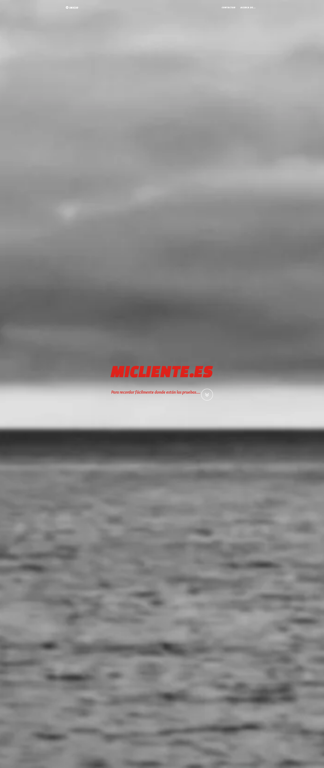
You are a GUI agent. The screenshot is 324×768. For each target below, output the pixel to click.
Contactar (228, 7)
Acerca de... (248, 7)
